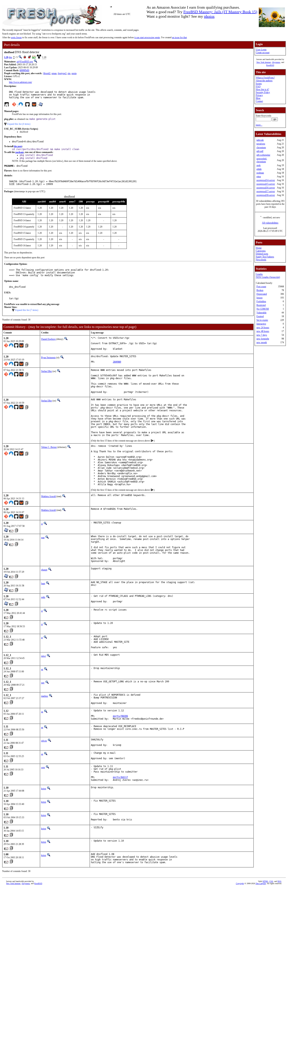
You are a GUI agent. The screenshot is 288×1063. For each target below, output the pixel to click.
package (19, 152)
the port (18, 146)
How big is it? (262, 89)
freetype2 (62, 73)
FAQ (258, 86)
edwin (44, 740)
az (42, 669)
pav (42, 682)
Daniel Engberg (48, 339)
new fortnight (262, 338)
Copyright (240, 883)
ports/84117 (120, 777)
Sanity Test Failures (265, 256)
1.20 (6, 57)
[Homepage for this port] (6, 105)
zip (69, 73)
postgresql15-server (265, 184)
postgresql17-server (265, 191)
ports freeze (16, 37)
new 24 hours (262, 327)
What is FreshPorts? (265, 77)
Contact (259, 101)
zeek (258, 165)
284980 (117, 361)
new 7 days (261, 335)
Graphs (259, 274)
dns (10, 57)
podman (260, 172)
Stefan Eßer (46, 371)
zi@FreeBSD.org (25, 61)
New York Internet (263, 62)
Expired (260, 316)
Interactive (261, 323)
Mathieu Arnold (48, 496)
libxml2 (46, 73)
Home (259, 248)
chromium (261, 147)
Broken (259, 290)
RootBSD (270, 65)
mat (42, 537)
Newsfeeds (261, 259)
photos (209, 16)
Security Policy (263, 92)
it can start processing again (147, 37)
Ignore (259, 297)
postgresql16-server (265, 187)
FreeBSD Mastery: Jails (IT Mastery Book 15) (220, 12)
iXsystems (276, 62)
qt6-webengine (263, 155)
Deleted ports (262, 253)
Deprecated (261, 294)
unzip (74, 73)
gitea (258, 176)
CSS (271, 881)
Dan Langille (261, 883)
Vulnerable (261, 312)
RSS (279, 881)
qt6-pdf (259, 151)
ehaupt (44, 569)
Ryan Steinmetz (48, 357)
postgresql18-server (265, 195)
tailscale (260, 140)
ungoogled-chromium (261, 160)
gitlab (259, 169)
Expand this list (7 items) (26, 310)
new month (261, 342)
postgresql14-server (265, 180)
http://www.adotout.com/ (20, 82)
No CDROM (262, 309)
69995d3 (24, 70)
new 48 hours (262, 331)
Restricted (261, 305)
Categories (261, 250)
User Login (261, 49)
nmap (54, 73)
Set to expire (262, 320)
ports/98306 (120, 716)
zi (42, 523)
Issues (259, 83)
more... (259, 125)
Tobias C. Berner (49, 447)
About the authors (264, 80)
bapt (43, 583)
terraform (260, 143)
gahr (43, 597)
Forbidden (261, 301)
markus (44, 696)
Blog (258, 98)
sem (43, 767)
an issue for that (179, 37)
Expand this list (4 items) (18, 124)
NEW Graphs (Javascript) (268, 277)
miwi (43, 656)
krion (43, 788)
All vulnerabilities (270, 222)
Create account (262, 52)
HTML (265, 881)
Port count (261, 286)
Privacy (259, 95)
